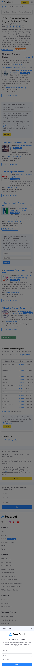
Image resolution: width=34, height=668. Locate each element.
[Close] (31, 628)
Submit (17, 664)
